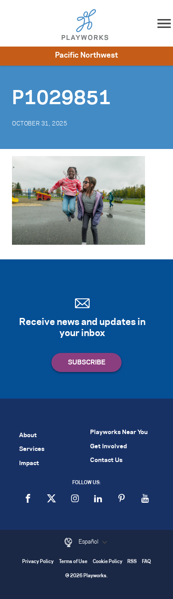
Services (31, 449)
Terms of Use (73, 562)
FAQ (146, 562)
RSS (132, 562)
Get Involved (108, 447)
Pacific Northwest (86, 55)
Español (89, 541)
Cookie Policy (107, 562)
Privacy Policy (38, 562)
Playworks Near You (119, 432)
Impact (29, 463)
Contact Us (106, 460)
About (28, 435)
